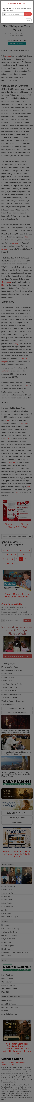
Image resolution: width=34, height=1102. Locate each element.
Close (28, 20)
